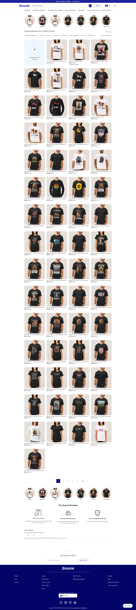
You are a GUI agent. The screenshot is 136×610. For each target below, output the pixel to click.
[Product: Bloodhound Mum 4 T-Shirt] (101, 105)
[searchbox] (61, 6)
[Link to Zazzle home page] (25, 6)
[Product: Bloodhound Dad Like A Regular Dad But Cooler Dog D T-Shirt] (34, 377)
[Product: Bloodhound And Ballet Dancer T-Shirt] (57, 78)
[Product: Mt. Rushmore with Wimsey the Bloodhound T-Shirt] (101, 404)
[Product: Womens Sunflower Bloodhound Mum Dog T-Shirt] (79, 133)
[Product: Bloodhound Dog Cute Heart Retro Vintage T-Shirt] (79, 377)
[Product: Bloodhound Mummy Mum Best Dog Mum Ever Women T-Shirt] (101, 377)
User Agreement (76, 608)
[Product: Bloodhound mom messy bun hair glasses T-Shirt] (79, 78)
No (34, 535)
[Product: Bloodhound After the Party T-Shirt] (101, 50)
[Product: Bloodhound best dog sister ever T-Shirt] (34, 432)
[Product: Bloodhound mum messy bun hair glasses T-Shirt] (34, 105)
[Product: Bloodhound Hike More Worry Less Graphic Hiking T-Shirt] (101, 296)
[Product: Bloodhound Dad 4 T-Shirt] (34, 133)
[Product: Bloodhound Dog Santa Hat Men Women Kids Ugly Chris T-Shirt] (34, 459)
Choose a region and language (66, 593)
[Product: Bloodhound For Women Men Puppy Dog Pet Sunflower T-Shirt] (79, 187)
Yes (28, 535)
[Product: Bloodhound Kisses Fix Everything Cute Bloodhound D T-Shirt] (79, 268)
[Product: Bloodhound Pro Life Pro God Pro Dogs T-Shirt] (34, 214)
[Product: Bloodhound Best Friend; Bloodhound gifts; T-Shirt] (101, 160)
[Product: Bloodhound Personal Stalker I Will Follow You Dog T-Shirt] (101, 268)
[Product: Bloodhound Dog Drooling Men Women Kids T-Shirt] (101, 323)
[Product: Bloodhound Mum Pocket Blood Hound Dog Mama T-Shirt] (101, 214)
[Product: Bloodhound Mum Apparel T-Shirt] (101, 432)
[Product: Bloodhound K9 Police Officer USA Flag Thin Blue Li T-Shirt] (57, 241)
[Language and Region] (108, 5)
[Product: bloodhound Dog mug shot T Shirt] (79, 105)
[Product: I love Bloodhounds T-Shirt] (57, 214)
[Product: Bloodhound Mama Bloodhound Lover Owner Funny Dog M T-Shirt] (57, 296)
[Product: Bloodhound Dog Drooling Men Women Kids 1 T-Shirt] (79, 323)
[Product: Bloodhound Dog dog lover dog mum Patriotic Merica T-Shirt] (79, 350)
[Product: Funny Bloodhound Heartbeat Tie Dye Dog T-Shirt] (79, 432)
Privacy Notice (84, 608)
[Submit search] (90, 5)
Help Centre (64, 538)
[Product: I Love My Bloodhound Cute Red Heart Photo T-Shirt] (57, 50)
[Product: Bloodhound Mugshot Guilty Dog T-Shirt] (101, 187)
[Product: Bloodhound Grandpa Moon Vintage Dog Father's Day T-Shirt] (57, 404)
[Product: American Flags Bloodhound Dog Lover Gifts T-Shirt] (101, 78)
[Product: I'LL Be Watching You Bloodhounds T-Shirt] (57, 323)
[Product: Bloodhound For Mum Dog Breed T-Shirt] (57, 432)
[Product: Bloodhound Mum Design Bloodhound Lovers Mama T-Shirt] (79, 404)
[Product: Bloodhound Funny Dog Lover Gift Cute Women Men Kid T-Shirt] (34, 350)
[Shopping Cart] (114, 5)
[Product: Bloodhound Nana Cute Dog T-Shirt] (34, 404)
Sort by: (103, 35)
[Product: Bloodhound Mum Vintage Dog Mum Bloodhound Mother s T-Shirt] (34, 160)
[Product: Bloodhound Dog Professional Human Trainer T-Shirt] (57, 133)
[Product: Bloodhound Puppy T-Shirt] (79, 50)
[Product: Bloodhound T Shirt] (101, 133)
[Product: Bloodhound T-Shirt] (79, 160)
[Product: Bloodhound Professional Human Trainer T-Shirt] (34, 187)
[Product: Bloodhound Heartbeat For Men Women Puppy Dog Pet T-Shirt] (57, 377)
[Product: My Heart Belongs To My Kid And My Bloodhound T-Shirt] (57, 268)
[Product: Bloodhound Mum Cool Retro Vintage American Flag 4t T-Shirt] (57, 350)
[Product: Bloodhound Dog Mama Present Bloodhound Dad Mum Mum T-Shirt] (57, 187)
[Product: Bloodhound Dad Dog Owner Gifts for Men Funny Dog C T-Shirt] (57, 160)
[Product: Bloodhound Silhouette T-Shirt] (34, 78)
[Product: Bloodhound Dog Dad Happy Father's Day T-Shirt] (34, 323)
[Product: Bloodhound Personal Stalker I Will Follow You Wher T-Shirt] (101, 241)
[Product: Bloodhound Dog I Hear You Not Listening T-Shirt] (79, 214)
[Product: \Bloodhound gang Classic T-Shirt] (101, 350)
